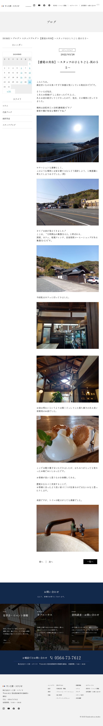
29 (30, 82)
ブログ (78, 692)
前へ (41, 561)
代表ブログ (7, 112)
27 (21, 82)
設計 (49, 688)
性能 (49, 695)
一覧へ (90, 561)
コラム (5, 106)
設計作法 (6, 118)
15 (30, 73)
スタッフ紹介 (80, 695)
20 (21, 77)
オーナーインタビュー (63, 698)
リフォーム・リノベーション (65, 692)
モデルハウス (74, 5)
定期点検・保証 (61, 688)
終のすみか (60, 685)
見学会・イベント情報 (59, 5)
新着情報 (78, 685)
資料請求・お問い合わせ (88, 5)
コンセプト (51, 685)
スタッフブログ (9, 125)
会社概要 (78, 698)
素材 (49, 692)
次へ (51, 561)
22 (30, 77)
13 (21, 73)
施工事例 (59, 695)
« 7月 (9, 91)
